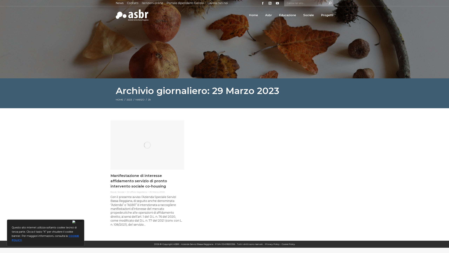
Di (137, 192)
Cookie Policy (288, 244)
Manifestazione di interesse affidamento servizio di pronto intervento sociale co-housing (138, 181)
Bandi (113, 192)
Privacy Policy (272, 244)
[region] (45, 233)
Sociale (121, 192)
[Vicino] (77, 221)
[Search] (330, 3)
